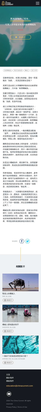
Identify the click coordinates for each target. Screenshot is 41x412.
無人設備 (8, 296)
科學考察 (5, 359)
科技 (10, 359)
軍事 (3, 296)
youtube (9, 394)
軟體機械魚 (7, 70)
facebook (21, 241)
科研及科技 (5, 327)
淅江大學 (34, 70)
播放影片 (9, 300)
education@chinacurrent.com (19, 386)
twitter (27, 241)
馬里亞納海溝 (18, 70)
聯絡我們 (10, 381)
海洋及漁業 (21, 359)
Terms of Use (22, 407)
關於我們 (10, 378)
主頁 (8, 375)
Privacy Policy (11, 407)
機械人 (27, 70)
